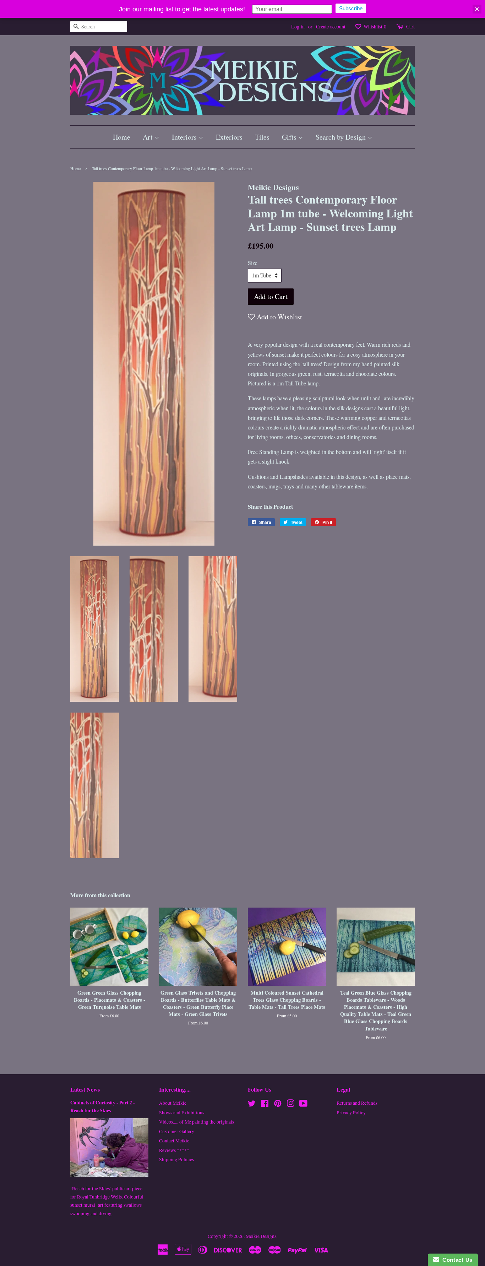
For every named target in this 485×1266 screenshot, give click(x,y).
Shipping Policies (176, 1159)
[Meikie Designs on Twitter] (252, 1105)
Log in (298, 26)
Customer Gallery (176, 1131)
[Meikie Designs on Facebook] (265, 1105)
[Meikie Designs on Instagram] (290, 1105)
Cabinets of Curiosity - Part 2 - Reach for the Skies (102, 1106)
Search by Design (341, 137)
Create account (330, 26)
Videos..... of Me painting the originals (196, 1122)
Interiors (185, 137)
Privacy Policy (351, 1112)
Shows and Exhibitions (181, 1112)
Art (148, 137)
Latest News (85, 1089)
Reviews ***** (174, 1150)
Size (252, 262)
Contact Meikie (174, 1140)
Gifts (290, 137)
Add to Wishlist (278, 316)
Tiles (262, 137)
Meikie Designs (261, 1236)
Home (121, 137)
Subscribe (351, 8)
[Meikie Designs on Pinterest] (278, 1105)
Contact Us (456, 1260)
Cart (410, 26)
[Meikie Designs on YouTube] (303, 1105)
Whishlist (374, 26)
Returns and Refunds (357, 1103)
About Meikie (172, 1103)
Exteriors (229, 137)
